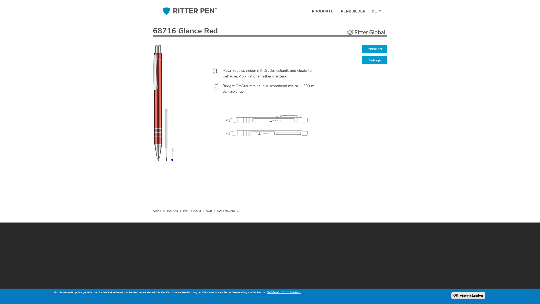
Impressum (192, 210)
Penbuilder (353, 11)
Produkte (322, 11)
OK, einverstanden (468, 295)
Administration (165, 210)
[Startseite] (190, 11)
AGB (209, 210)
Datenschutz (228, 210)
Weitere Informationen (284, 292)
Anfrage (375, 60)
